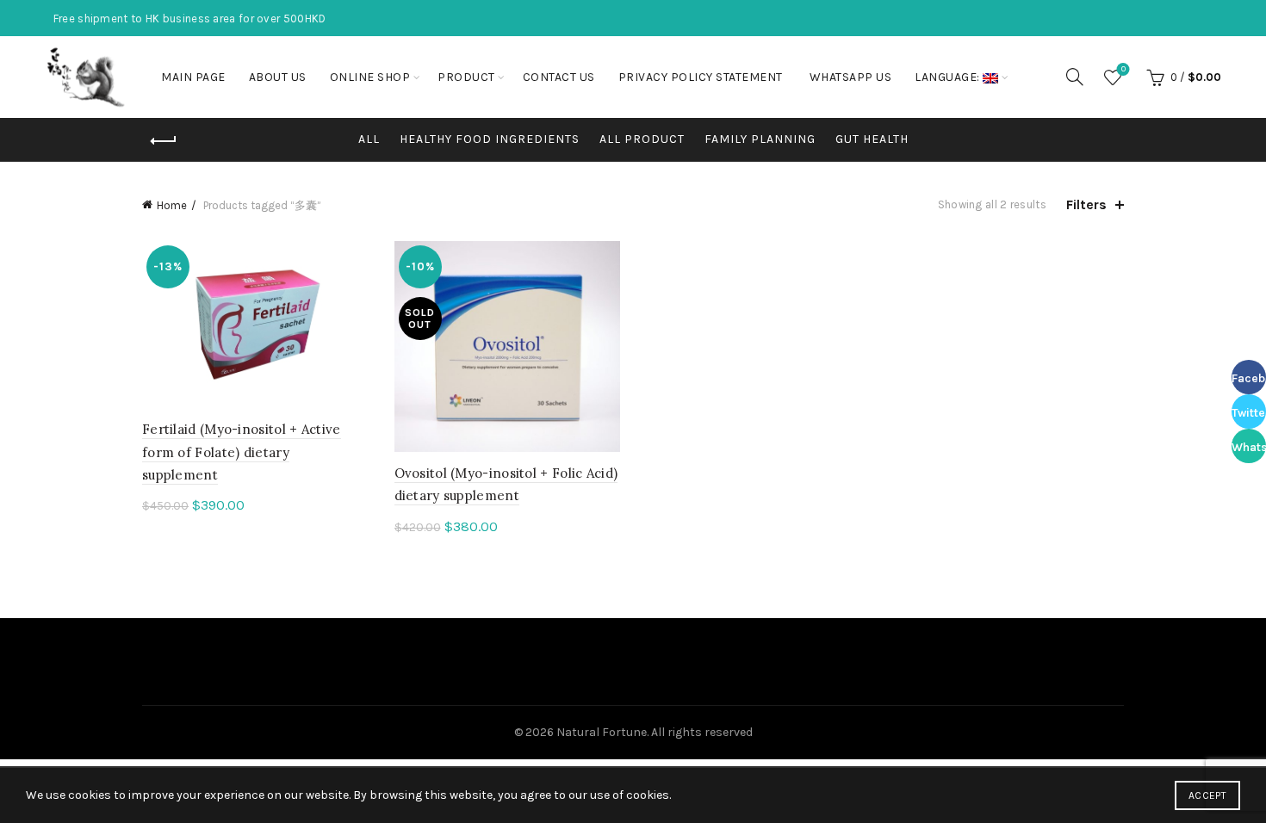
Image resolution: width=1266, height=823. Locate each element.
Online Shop (370, 77)
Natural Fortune (601, 732)
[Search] (1075, 77)
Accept (1207, 795)
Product (466, 77)
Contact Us (559, 77)
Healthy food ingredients (490, 139)
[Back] (163, 141)
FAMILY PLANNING (760, 139)
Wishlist (1123, 69)
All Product (642, 139)
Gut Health (872, 139)
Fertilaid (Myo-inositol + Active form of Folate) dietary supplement (241, 452)
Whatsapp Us (851, 77)
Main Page (193, 77)
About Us (278, 77)
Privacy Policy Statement (700, 77)
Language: (949, 77)
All (369, 139)
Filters (1086, 204)
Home (172, 205)
